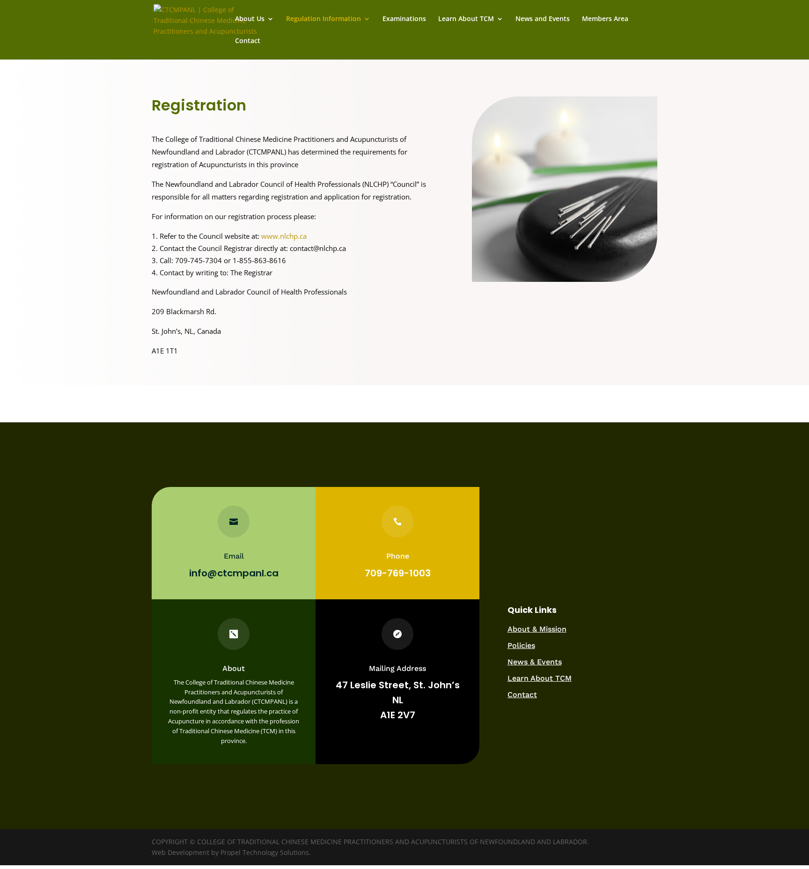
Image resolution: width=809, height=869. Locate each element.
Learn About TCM (466, 19)
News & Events (534, 661)
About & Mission (536, 629)
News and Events (542, 19)
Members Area (605, 19)
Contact (247, 41)
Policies (521, 645)
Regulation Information (323, 19)
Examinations (404, 19)
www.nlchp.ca (284, 236)
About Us (250, 19)
